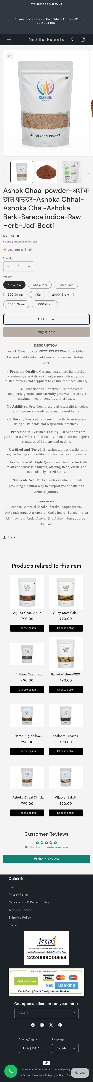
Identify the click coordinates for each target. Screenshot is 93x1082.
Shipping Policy (20, 917)
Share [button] (12, 537)
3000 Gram (16, 304)
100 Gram (39, 285)
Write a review (46, 858)
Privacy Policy (18, 894)
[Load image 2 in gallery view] (46, 172)
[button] (8, 39)
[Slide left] (5, 173)
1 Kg (37, 294)
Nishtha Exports (41, 1069)
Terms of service (32, 1075)
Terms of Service (20, 910)
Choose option (27, 628)
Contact (14, 925)
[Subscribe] (74, 1013)
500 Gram (15, 294)
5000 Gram (44, 304)
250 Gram (66, 285)
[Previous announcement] (8, 21)
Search (13, 887)
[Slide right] (88, 173)
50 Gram (14, 285)
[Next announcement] (85, 21)
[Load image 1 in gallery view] (22, 172)
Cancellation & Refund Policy (29, 902)
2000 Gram (60, 294)
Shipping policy (54, 1075)
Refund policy (62, 1069)
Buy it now (46, 332)
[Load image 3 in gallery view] (71, 172)
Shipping (8, 241)
